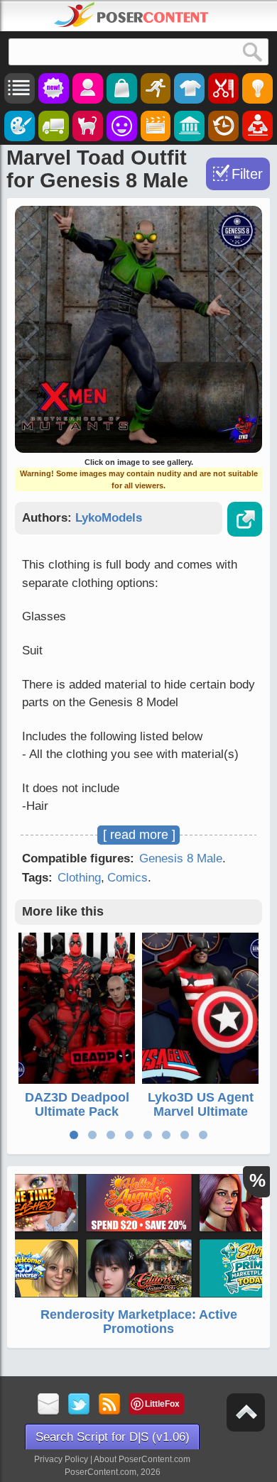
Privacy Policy (61, 1459)
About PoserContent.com (142, 1459)
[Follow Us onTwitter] (79, 1405)
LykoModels (108, 518)
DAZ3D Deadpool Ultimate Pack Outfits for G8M (77, 1111)
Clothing (79, 877)
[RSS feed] (109, 1405)
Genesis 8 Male (180, 858)
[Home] (131, 15)
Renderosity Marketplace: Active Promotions (138, 1321)
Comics (127, 877)
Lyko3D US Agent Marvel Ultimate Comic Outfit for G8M (201, 1118)
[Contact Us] (48, 1405)
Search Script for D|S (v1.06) (113, 1437)
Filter (247, 174)
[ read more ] (139, 835)
